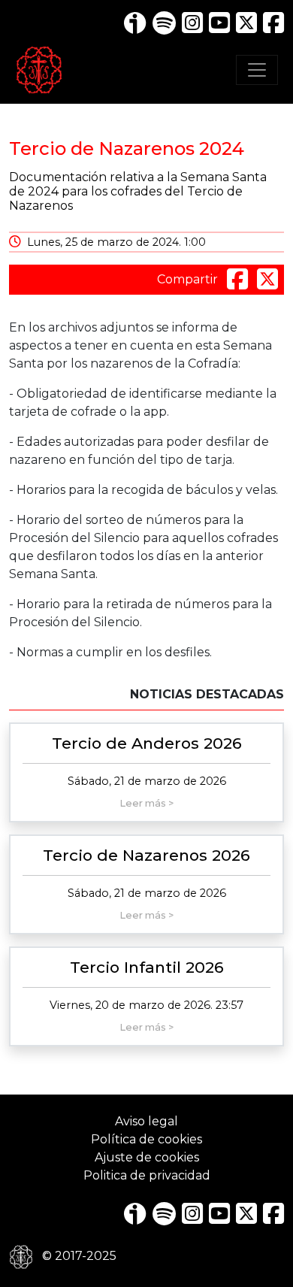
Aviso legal (146, 1121)
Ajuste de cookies (147, 1157)
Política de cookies (146, 1139)
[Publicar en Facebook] (239, 279)
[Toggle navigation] (257, 70)
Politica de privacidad (146, 1175)
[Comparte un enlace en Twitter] (267, 279)
